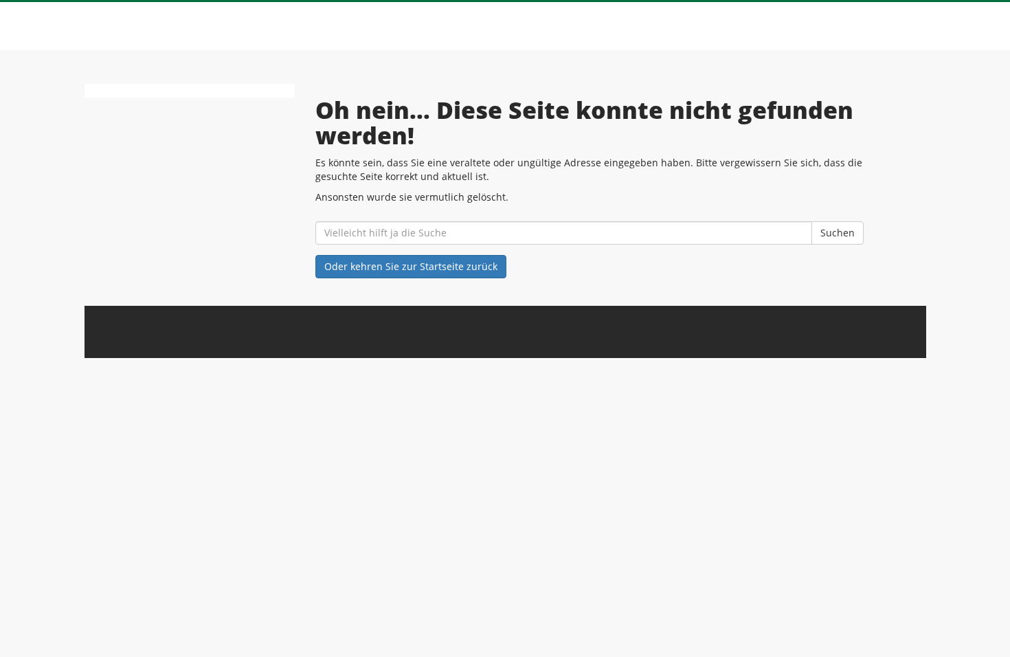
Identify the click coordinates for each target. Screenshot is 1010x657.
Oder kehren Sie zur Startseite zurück (410, 266)
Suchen (837, 232)
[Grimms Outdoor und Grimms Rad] (210, 26)
